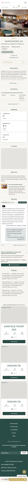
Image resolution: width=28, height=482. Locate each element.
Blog (14, 436)
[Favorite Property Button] (24, 11)
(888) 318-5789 (9, 464)
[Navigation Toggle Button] (25, 2)
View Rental (14, 341)
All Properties (14, 423)
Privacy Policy (14, 426)
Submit (24, 452)
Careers (14, 433)
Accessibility (13, 429)
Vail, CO (15, 55)
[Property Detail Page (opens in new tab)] (14, 314)
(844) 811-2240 (12, 467)
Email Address (4, 453)
